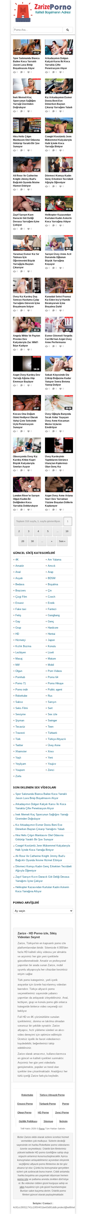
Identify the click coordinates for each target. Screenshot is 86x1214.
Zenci (51, 769)
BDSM (51, 578)
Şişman (19, 720)
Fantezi (52, 609)
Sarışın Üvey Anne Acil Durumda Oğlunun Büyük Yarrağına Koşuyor (58, 259)
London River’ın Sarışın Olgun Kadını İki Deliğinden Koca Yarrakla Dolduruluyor (26, 500)
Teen (50, 726)
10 (67, 531)
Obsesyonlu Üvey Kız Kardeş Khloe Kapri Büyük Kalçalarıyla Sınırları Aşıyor (25, 461)
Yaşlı (18, 757)
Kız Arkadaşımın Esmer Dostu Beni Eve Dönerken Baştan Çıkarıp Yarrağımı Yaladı (58, 102)
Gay (17, 621)
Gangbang (54, 615)
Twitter (19, 745)
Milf (17, 664)
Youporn (20, 769)
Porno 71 (20, 683)
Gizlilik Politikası (28, 1121)
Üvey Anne (54, 745)
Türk (18, 739)
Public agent (55, 689)
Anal (18, 571)
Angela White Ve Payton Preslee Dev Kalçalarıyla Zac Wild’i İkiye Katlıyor (26, 340)
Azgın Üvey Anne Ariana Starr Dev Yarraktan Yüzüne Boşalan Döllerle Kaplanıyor (59, 500)
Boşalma (53, 584)
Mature (52, 658)
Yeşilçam (20, 763)
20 (22, 541)
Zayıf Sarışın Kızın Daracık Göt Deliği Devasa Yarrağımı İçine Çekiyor (26, 219)
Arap (50, 571)
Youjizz (52, 763)
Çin (50, 590)
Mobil (51, 664)
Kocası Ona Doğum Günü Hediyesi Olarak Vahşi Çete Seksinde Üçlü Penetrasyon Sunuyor (25, 421)
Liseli (51, 652)
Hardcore (53, 627)
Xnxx (51, 751)
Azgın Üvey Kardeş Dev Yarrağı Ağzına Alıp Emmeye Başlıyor (26, 378)
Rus (50, 695)
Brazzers (20, 590)
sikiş (22, 1187)
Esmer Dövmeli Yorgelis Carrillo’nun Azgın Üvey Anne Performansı (58, 339)
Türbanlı (52, 732)
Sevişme (20, 714)
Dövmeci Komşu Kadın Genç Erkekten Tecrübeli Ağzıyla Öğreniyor (59, 179)
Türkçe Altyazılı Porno (52, 1095)
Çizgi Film (21, 596)
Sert (50, 708)
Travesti (20, 732)
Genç (51, 621)
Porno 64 (53, 677)
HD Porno (43, 1112)
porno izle (22, 1179)
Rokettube (21, 695)
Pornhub (20, 677)
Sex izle (52, 714)
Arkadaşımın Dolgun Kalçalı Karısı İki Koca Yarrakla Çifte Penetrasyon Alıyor (57, 63)
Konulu (52, 646)
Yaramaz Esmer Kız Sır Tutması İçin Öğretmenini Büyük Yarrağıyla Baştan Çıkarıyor (26, 261)
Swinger (52, 720)
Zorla (18, 776)
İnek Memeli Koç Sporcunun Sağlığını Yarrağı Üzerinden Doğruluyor (24, 102)
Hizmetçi (20, 640)
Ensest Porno (25, 1103)
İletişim (63, 1121)
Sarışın (52, 701)
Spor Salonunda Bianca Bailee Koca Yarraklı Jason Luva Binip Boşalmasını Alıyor (26, 63)
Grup (18, 627)
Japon (51, 640)
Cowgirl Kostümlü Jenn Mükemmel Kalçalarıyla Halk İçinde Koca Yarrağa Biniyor (58, 141)
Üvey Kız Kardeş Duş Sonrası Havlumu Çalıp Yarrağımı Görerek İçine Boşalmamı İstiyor (26, 301)
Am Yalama (54, 559)
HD (17, 633)
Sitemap (48, 1121)
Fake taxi (20, 609)
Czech (51, 596)
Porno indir (21, 689)
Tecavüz (20, 726)
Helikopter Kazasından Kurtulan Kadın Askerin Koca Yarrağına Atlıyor (58, 218)
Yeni (50, 757)
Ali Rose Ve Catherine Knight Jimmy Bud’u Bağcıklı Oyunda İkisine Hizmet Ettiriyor (26, 180)
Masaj (18, 658)
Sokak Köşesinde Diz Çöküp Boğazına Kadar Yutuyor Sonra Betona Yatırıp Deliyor (58, 379)
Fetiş (18, 615)
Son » (62, 541)
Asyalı (19, 578)
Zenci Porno (62, 1112)
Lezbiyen (20, 652)
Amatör (19, 565)
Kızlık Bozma (23, 646)
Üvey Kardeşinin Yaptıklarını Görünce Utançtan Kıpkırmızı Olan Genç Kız (56, 461)
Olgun (18, 670)
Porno (65, 1103)
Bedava (19, 584)
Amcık (51, 565)
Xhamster (21, 751)
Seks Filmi (21, 708)
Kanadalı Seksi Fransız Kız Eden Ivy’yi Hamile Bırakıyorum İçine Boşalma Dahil (58, 301)
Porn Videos (55, 670)
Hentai (51, 633)
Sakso (19, 701)
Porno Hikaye (55, 683)
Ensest (19, 602)
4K (17, 559)
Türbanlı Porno (47, 1103)
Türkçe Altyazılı (57, 739)
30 (32, 541)
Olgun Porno (24, 1112)
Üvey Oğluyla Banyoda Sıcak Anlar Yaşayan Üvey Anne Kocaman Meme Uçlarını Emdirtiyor (58, 421)
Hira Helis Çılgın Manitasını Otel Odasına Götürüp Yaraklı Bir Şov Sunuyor (26, 141)
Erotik (51, 602)
